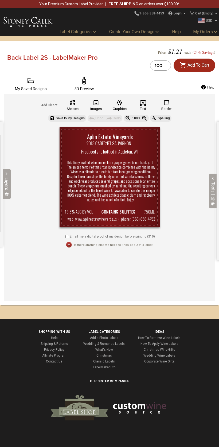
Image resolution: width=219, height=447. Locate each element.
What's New (104, 350)
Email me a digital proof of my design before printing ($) (112, 236)
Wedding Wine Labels (159, 355)
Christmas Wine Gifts (159, 350)
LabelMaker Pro (104, 367)
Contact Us (54, 361)
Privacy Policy (54, 350)
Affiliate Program (54, 355)
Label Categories (76, 31)
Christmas (104, 355)
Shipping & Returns (54, 344)
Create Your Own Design (131, 31)
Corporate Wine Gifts (159, 361)
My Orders (203, 31)
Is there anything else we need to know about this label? (113, 245)
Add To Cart (197, 65)
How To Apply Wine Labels (159, 344)
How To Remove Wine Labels (159, 338)
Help (176, 31)
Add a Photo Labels (104, 338)
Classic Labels (104, 361)
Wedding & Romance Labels (104, 344)
